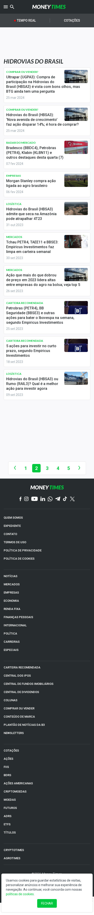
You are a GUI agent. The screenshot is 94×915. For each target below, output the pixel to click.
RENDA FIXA (12, 609)
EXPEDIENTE (12, 526)
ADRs (7, 816)
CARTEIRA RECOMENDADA (22, 667)
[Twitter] (72, 499)
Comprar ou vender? (22, 72)
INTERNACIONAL (15, 625)
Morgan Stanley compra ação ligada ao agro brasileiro (31, 183)
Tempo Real (26, 20)
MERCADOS (12, 584)
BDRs (7, 775)
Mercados (14, 237)
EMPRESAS (11, 592)
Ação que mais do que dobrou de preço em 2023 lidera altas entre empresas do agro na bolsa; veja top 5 (43, 280)
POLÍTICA (10, 633)
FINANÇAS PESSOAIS (18, 617)
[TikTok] (65, 499)
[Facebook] (20, 499)
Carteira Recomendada (24, 303)
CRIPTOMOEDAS (15, 791)
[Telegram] (57, 499)
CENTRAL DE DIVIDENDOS (21, 692)
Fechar (47, 903)
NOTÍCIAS (10, 576)
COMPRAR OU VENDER (19, 708)
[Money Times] (49, 7)
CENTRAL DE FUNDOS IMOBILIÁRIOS (28, 684)
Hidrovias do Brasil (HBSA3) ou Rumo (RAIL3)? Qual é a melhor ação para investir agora (32, 384)
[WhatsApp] (50, 499)
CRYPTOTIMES (14, 850)
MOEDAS (10, 799)
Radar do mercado (21, 142)
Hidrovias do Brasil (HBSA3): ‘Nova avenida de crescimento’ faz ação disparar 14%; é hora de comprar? (42, 120)
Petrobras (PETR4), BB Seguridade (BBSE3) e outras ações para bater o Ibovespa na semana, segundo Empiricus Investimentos (40, 315)
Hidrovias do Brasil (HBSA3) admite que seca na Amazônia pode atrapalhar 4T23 (31, 214)
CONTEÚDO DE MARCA (19, 716)
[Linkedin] (42, 499)
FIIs (6, 767)
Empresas (13, 175)
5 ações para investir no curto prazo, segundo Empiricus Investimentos (31, 351)
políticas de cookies (20, 894)
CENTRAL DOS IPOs (17, 675)
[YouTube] (34, 499)
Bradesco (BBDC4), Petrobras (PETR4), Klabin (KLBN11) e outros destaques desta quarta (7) (34, 153)
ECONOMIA (11, 600)
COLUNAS (10, 700)
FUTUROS (10, 808)
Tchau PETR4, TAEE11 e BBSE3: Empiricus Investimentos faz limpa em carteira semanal (32, 247)
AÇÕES (8, 758)
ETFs (7, 824)
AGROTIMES (12, 858)
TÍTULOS (10, 832)
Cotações (72, 20)
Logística (13, 204)
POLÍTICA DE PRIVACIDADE (23, 550)
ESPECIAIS (11, 650)
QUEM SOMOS (13, 517)
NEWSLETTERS (14, 733)
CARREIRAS (12, 641)
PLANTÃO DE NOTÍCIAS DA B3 (24, 724)
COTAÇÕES (11, 750)
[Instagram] (26, 499)
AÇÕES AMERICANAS (18, 783)
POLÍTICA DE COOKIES (19, 558)
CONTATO (10, 534)
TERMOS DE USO (15, 542)
